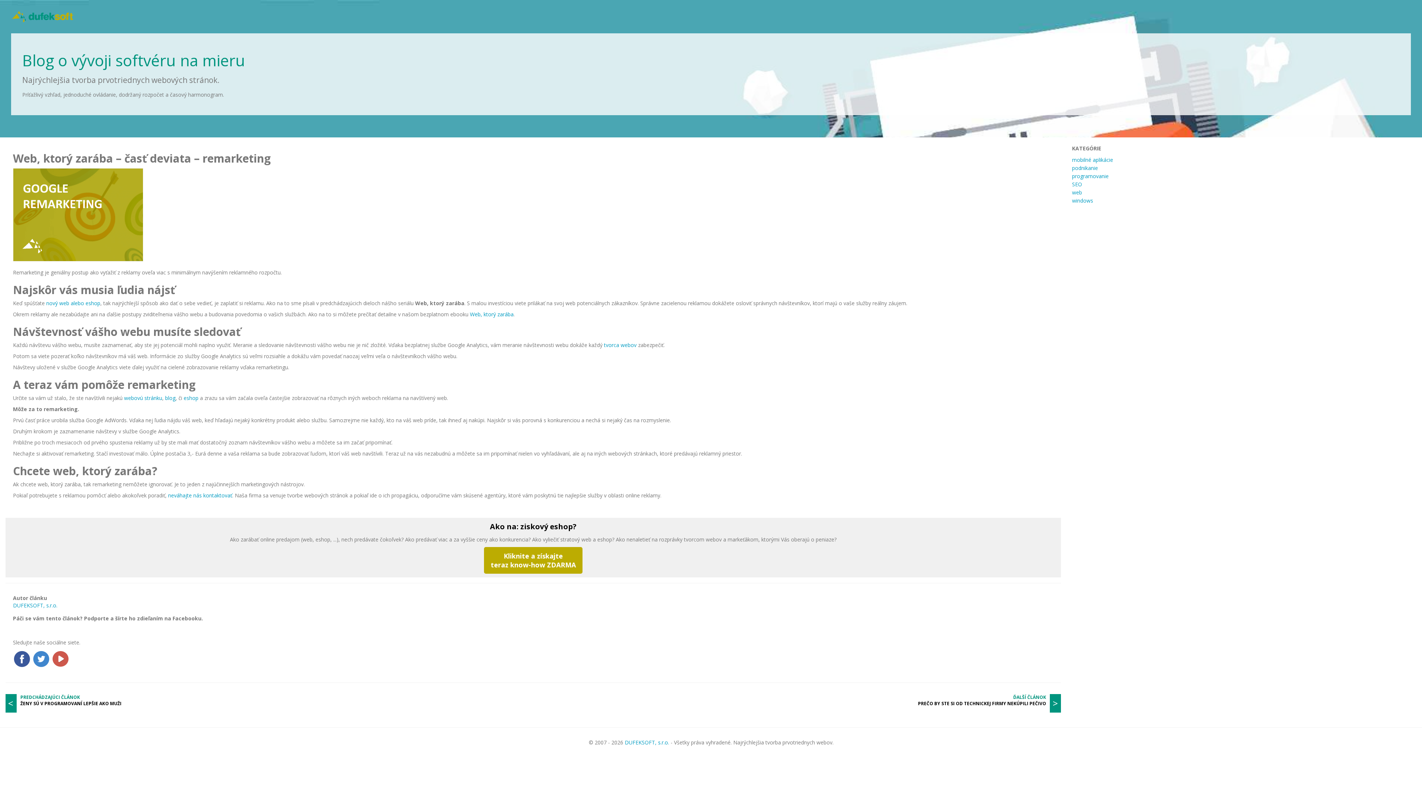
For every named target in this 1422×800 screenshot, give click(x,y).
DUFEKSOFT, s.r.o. (35, 605)
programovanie (1090, 176)
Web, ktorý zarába (492, 314)
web (1077, 192)
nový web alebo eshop (73, 303)
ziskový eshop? (548, 526)
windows (1082, 200)
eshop (191, 397)
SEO (1077, 184)
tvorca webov (620, 345)
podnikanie (1085, 167)
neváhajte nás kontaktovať (200, 495)
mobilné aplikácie (1092, 159)
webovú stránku (143, 397)
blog (170, 397)
